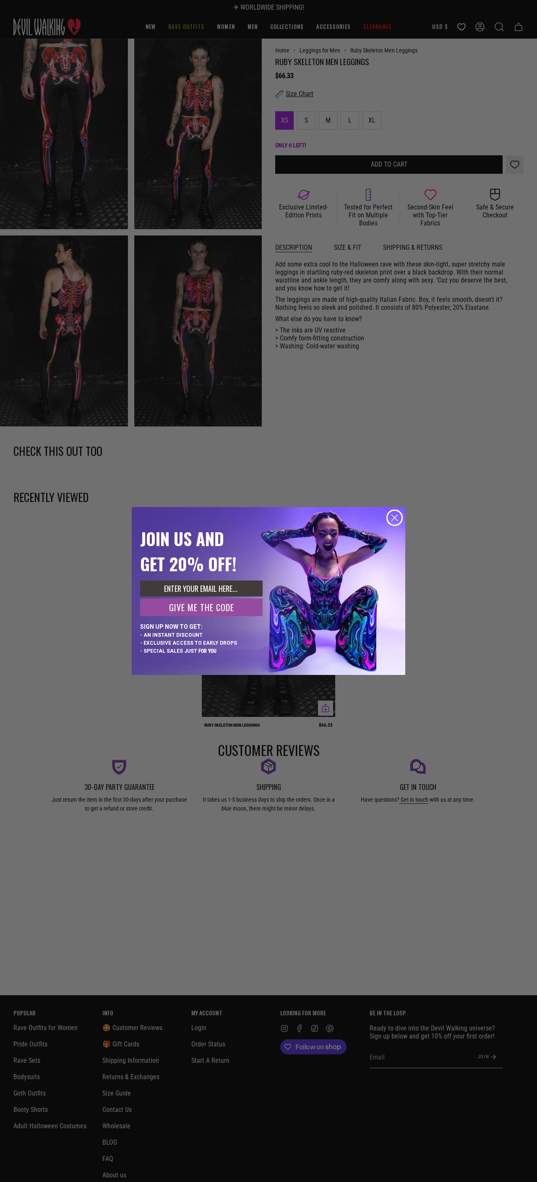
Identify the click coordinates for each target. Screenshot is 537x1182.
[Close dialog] (394, 517)
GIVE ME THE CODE (201, 607)
